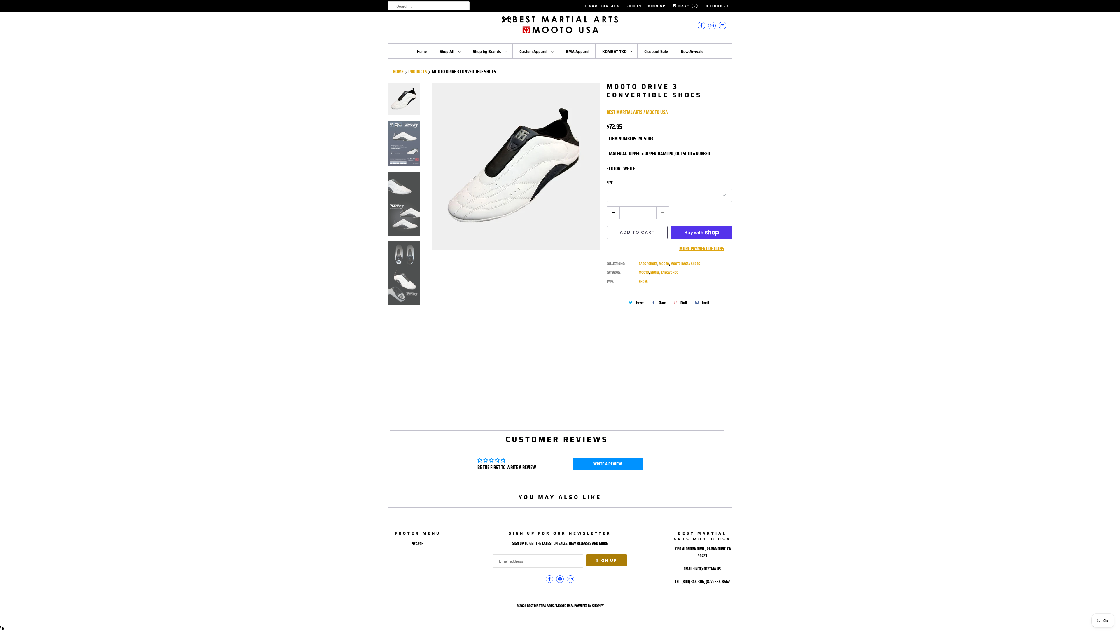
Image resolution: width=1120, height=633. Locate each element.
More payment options (701, 248)
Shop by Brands (487, 51)
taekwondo (669, 272)
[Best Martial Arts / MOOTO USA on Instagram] (712, 25)
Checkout (717, 6)
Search (418, 543)
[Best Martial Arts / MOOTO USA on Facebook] (701, 25)
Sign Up (657, 6)
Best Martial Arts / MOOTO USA (637, 112)
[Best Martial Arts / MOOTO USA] (560, 27)
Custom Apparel (533, 51)
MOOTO (664, 264)
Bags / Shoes (648, 264)
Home (422, 51)
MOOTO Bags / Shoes (685, 264)
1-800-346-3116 (602, 6)
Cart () (688, 6)
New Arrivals (692, 51)
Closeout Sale (656, 51)
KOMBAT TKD (614, 51)
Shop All (447, 51)
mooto (644, 272)
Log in (633, 6)
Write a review (607, 464)
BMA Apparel (577, 51)
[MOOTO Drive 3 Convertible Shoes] (515, 166)
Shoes (643, 281)
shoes (654, 272)
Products (417, 71)
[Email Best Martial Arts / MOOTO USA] (722, 25)
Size (610, 183)
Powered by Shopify (589, 606)
